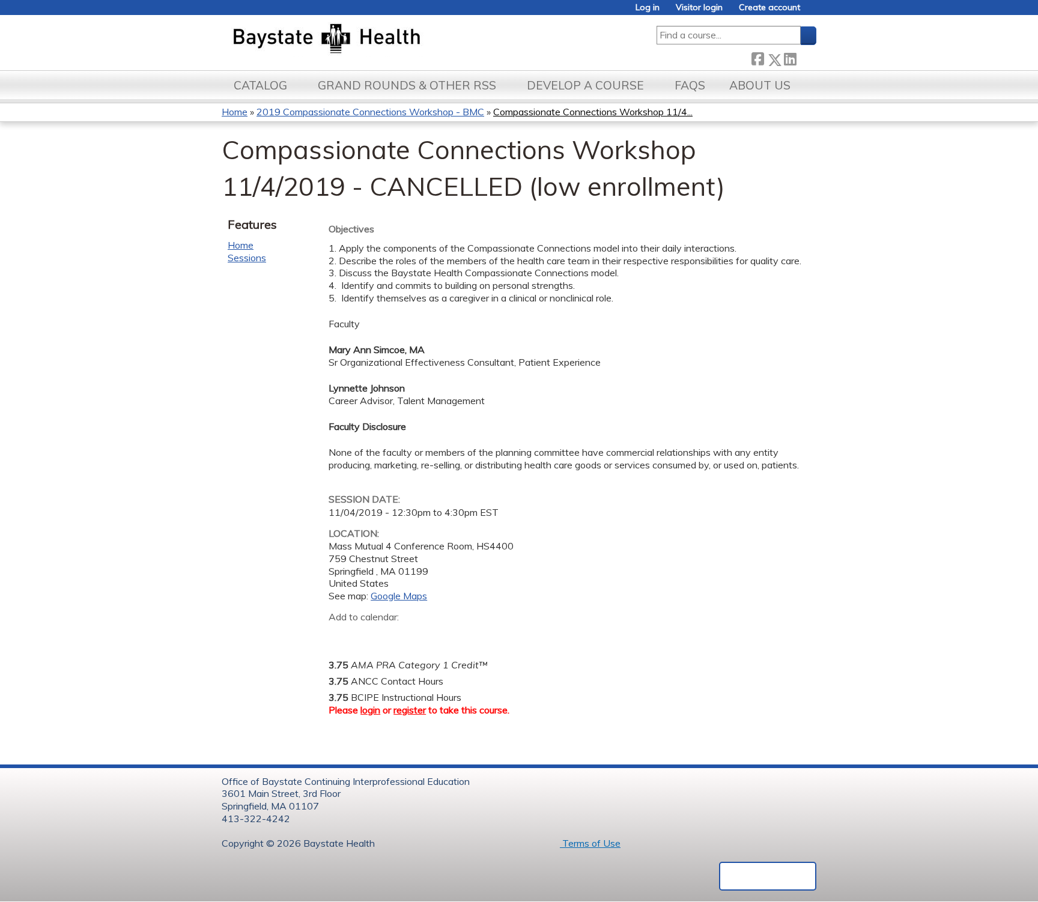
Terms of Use (590, 843)
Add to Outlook (423, 635)
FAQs (690, 85)
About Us (760, 85)
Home (234, 112)
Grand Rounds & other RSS (407, 85)
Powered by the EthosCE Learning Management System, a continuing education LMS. (767, 876)
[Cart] (812, 11)
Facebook (757, 57)
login (370, 710)
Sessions (247, 258)
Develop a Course (585, 85)
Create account (769, 7)
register (409, 710)
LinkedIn (790, 57)
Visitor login (699, 7)
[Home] (383, 39)
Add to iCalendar (395, 635)
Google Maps (399, 596)
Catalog (260, 85)
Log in (648, 7)
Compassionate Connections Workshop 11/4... (593, 112)
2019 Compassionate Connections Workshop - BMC (370, 112)
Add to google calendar (341, 635)
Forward (806, 56)
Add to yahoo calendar (368, 635)
